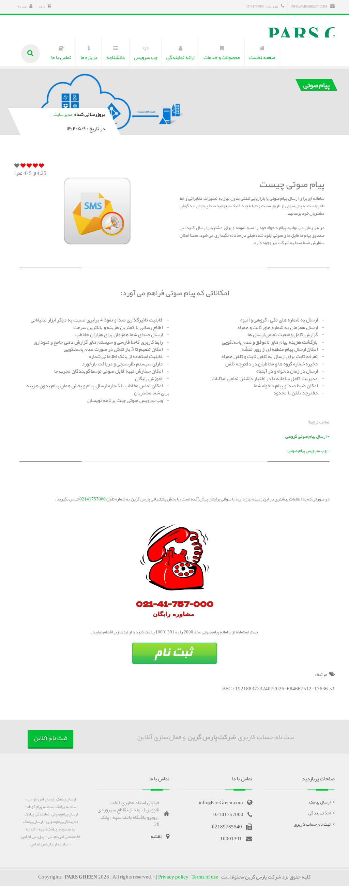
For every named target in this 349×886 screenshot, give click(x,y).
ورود (42, 6)
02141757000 (92, 499)
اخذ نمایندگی (319, 813)
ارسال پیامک (320, 802)
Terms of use (205, 877)
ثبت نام (22, 6)
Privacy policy (173, 877)
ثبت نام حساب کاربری (312, 824)
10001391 (231, 839)
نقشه (156, 836)
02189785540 (227, 827)
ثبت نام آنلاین (50, 738)
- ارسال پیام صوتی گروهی (307, 436)
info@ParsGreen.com (309, 6)
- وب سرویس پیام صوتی (309, 450)
